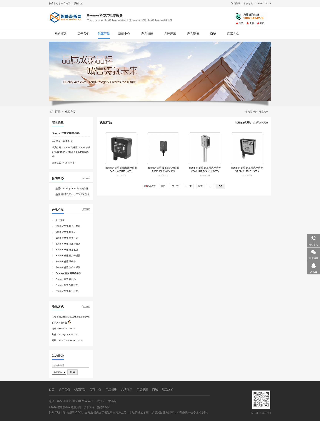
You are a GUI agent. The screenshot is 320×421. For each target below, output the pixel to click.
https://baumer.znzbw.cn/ (71, 340)
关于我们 (64, 389)
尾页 (200, 186)
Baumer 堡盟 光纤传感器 (68, 267)
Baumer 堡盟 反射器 (66, 279)
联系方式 (167, 389)
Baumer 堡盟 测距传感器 (68, 243)
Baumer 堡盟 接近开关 (67, 291)
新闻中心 (95, 389)
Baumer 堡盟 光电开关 (67, 285)
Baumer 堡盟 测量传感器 (68, 273)
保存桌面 (65, 3)
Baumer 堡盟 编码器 (66, 261)
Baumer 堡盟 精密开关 (67, 238)
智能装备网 (103, 407)
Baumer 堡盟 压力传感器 (68, 255)
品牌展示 (126, 389)
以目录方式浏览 (260, 122)
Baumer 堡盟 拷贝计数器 (68, 226)
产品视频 (142, 389)
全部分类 (60, 220)
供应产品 (70, 111)
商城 (155, 389)
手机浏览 (78, 3)
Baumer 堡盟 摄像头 (66, 232)
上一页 (188, 186)
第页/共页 (150, 186)
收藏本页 (53, 3)
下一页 (175, 186)
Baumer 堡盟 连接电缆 (67, 249)
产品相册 (111, 389)
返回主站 (235, 3)
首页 (57, 111)
